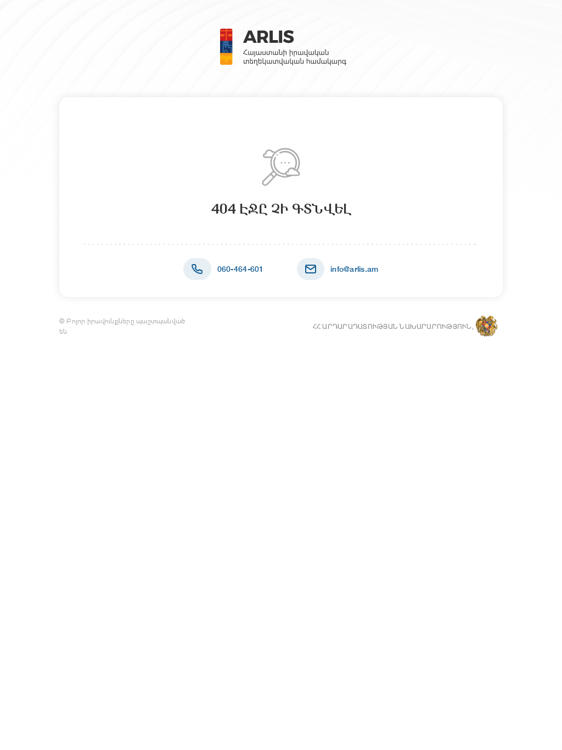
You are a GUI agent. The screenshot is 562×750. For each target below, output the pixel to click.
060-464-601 (240, 269)
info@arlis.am (354, 269)
